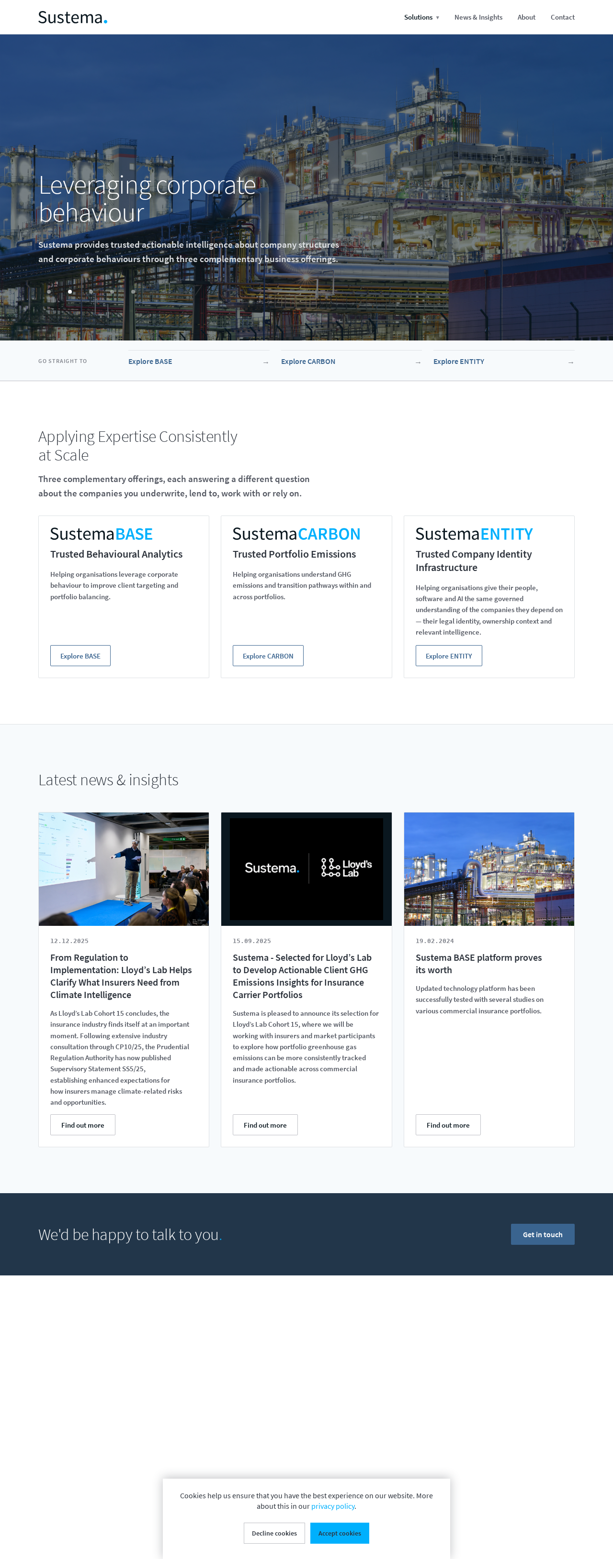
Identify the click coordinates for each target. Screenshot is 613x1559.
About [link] (526, 17)
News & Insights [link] (478, 17)
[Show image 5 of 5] (133, 291)
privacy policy (332, 1506)
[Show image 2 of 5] (69, 291)
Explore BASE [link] (199, 361)
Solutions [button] (421, 17)
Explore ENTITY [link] (504, 361)
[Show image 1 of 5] (48, 291)
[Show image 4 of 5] (112, 291)
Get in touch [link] (543, 1234)
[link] (72, 17)
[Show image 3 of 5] (91, 291)
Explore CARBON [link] (351, 361)
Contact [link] (563, 17)
